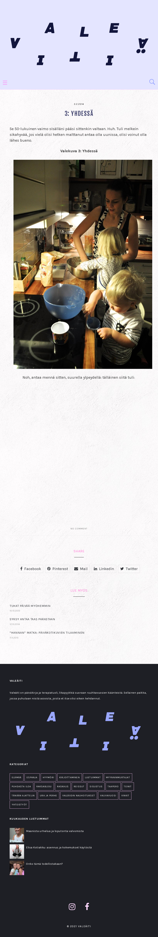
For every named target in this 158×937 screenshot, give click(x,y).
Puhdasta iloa (21, 786)
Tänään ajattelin (23, 795)
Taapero (113, 786)
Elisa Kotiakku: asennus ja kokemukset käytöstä (59, 847)
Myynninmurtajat (118, 777)
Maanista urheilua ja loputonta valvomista (55, 831)
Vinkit (125, 795)
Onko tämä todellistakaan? (44, 864)
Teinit (128, 786)
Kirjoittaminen (69, 777)
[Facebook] (87, 906)
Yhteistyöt (19, 804)
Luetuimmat (93, 777)
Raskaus (63, 786)
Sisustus (96, 786)
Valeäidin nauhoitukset (78, 795)
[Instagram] (72, 906)
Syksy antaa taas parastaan (32, 619)
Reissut (79, 786)
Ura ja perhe (48, 795)
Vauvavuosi (108, 795)
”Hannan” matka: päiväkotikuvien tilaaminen (47, 632)
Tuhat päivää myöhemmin (30, 606)
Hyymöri (48, 777)
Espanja (32, 777)
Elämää (16, 777)
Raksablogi (44, 786)
